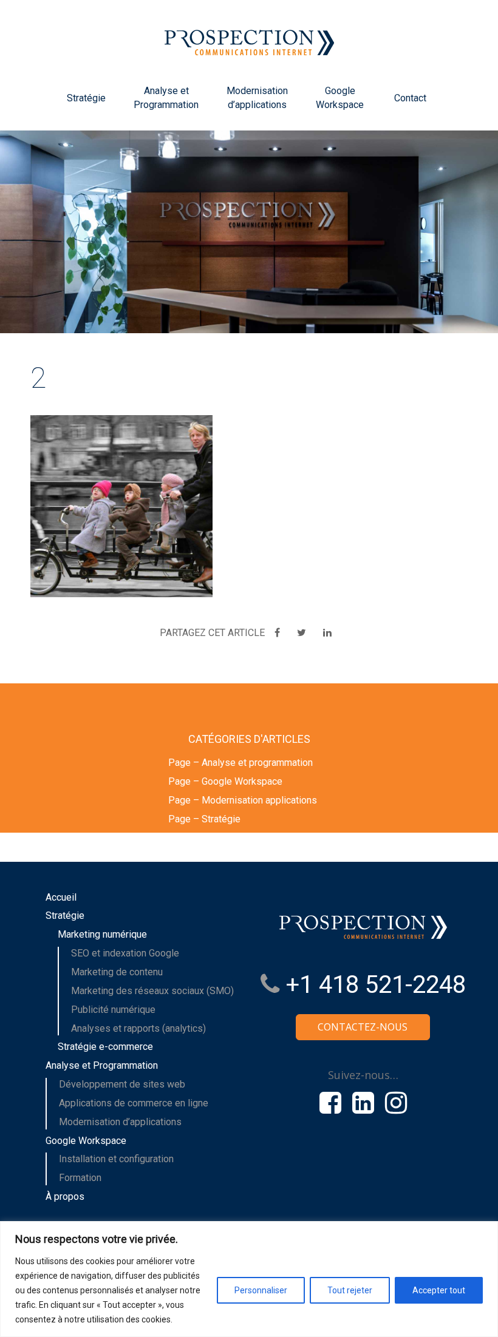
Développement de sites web (122, 1084)
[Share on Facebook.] (278, 632)
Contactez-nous (363, 1027)
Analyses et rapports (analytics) (138, 1028)
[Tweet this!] (303, 632)
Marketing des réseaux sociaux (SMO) (152, 991)
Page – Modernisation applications (242, 800)
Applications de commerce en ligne (133, 1103)
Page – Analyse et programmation (240, 762)
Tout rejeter (349, 1290)
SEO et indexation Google (125, 953)
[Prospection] (249, 35)
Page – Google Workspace (225, 781)
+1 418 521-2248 (372, 984)
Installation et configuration (116, 1159)
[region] (249, 1279)
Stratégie (86, 98)
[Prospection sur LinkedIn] (363, 1103)
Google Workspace (340, 97)
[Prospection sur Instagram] (396, 1103)
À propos (65, 1196)
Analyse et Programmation (166, 97)
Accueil (61, 897)
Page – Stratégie (204, 819)
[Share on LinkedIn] (327, 632)
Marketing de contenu (117, 972)
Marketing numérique (102, 934)
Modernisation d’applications (257, 97)
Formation (80, 1177)
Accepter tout (438, 1290)
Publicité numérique (113, 1009)
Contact (410, 98)
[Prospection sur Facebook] (330, 1103)
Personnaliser (260, 1290)
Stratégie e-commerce (105, 1046)
